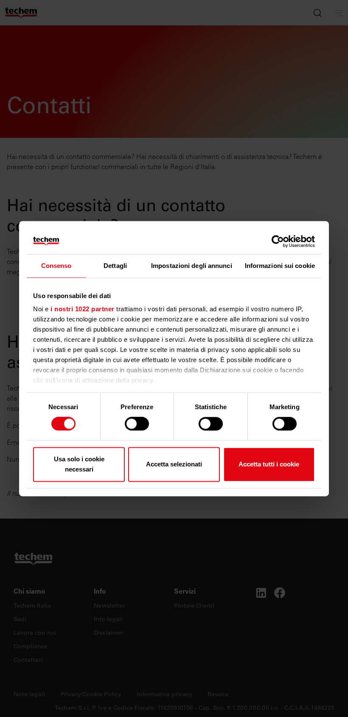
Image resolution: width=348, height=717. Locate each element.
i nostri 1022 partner (83, 308)
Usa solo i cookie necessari (79, 464)
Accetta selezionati (174, 464)
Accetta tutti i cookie (269, 464)
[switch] (137, 424)
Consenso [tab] (56, 265)
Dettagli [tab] (115, 265)
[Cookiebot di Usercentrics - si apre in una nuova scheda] (278, 241)
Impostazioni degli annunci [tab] (191, 265)
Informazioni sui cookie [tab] (280, 265)
